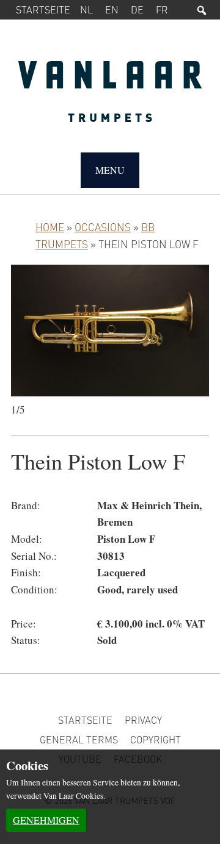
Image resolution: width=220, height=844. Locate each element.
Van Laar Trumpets (110, 97)
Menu (110, 169)
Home (49, 227)
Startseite (43, 9)
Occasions (103, 227)
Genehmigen (46, 820)
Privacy (143, 719)
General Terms (79, 739)
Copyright (155, 739)
